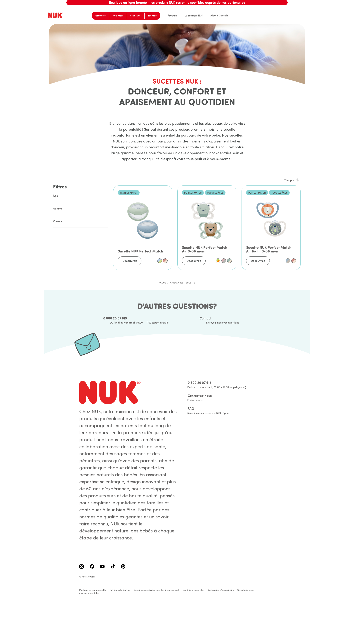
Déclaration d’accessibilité (220, 590)
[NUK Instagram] (81, 566)
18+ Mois (152, 15)
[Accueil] (56, 16)
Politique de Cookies (120, 590)
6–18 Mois (135, 15)
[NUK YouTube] (102, 566)
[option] (159, 260)
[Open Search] (292, 15)
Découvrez (129, 261)
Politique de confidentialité (92, 590)
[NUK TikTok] (113, 566)
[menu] (194, 15)
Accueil (163, 282)
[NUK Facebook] (92, 566)
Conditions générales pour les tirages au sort (156, 590)
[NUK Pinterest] (123, 566)
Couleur (57, 221)
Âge (55, 195)
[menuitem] (172, 15)
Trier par (289, 180)
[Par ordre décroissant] (298, 180)
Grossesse (101, 15)
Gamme (58, 208)
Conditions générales (193, 590)
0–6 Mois (118, 15)
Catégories (176, 282)
